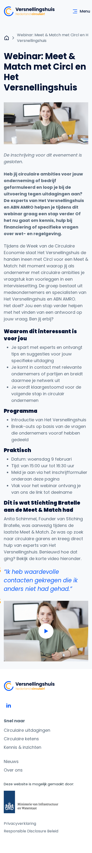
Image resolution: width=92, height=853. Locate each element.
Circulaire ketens (21, 739)
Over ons (13, 770)
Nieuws (11, 761)
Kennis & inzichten (22, 747)
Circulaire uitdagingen (27, 730)
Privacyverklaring (20, 823)
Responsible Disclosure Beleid (31, 831)
